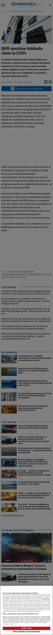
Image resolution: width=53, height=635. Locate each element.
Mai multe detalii (45, 598)
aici (18, 607)
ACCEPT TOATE (26, 628)
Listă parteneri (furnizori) (8, 624)
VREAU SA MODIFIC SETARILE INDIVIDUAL (26, 631)
